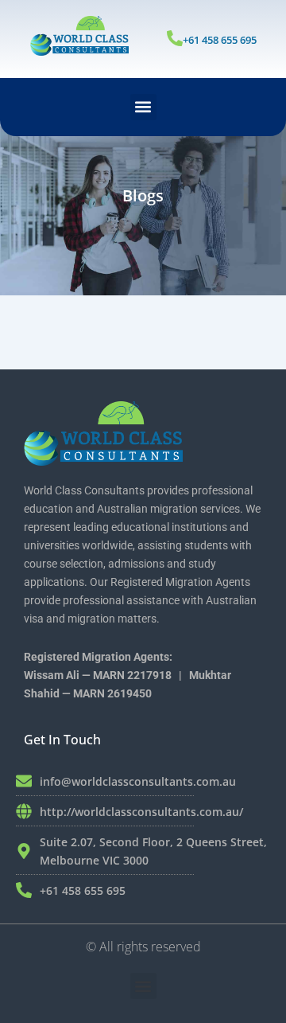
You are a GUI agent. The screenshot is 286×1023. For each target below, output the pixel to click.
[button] (143, 107)
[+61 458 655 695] (175, 38)
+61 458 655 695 (220, 40)
